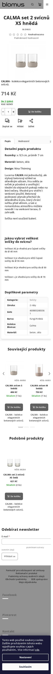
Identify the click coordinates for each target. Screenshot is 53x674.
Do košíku (36, 111)
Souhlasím (25, 666)
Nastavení (25, 657)
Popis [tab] (8, 141)
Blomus (26, 29)
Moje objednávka (28, 582)
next (49, 373)
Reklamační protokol (26, 573)
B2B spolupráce (39, 579)
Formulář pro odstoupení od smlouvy (25, 570)
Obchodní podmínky (16, 579)
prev (3, 373)
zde (37, 649)
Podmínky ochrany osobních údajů (26, 576)
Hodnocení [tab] (23, 141)
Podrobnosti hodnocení (26, 38)
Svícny (33, 299)
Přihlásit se (9, 556)
